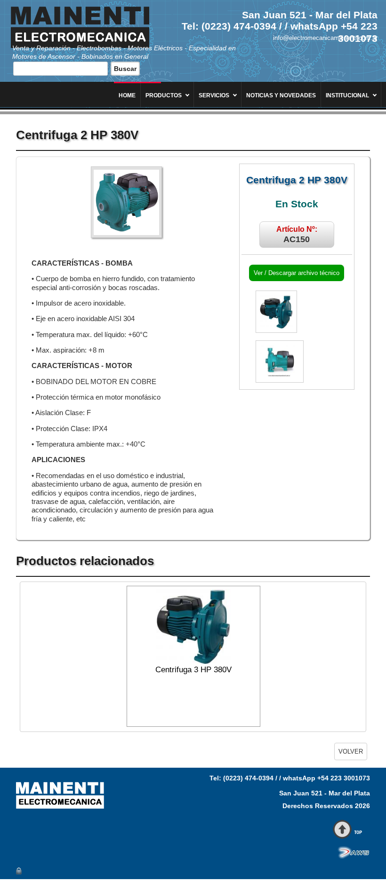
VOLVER (350, 751)
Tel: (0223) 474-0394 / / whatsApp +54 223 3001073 (289, 778)
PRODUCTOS (163, 95)
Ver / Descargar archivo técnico (296, 272)
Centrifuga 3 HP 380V (193, 669)
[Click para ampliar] (126, 202)
